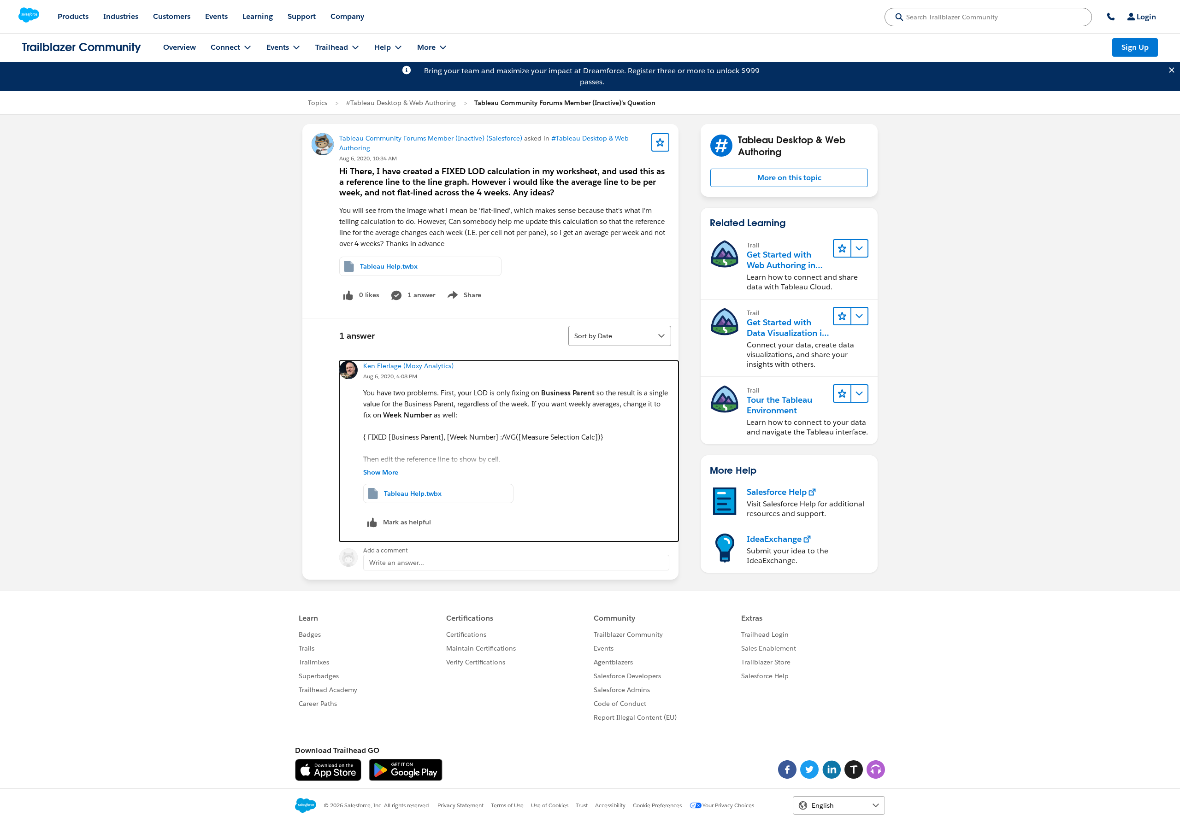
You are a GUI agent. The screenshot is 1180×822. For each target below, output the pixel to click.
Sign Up (1135, 47)
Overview (179, 47)
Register (641, 71)
